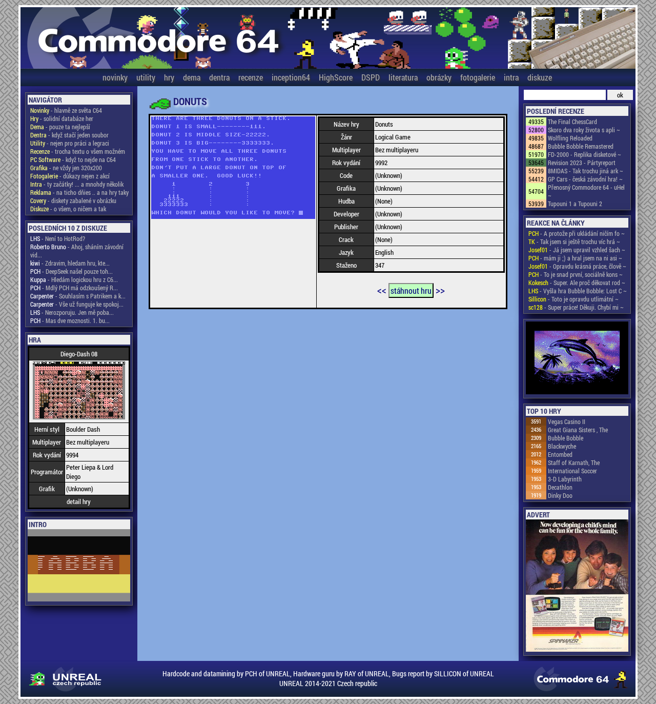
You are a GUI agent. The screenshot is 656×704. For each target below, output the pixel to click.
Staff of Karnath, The (574, 462)
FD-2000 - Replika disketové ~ (584, 154)
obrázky (439, 77)
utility (145, 77)
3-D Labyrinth (565, 479)
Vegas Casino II (566, 421)
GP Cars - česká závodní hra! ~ (585, 179)
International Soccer (572, 471)
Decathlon (560, 487)
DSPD (370, 77)
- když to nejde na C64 (73, 159)
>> (440, 289)
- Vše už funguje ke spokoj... (77, 304)
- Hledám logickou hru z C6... (74, 279)
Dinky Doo (560, 495)
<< (381, 289)
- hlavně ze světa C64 (66, 110)
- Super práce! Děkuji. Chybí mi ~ (576, 307)
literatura (403, 77)
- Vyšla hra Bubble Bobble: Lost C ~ (577, 291)
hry (169, 77)
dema (191, 77)
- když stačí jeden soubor (69, 135)
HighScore (336, 77)
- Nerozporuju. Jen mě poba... (72, 312)
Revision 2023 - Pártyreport (582, 162)
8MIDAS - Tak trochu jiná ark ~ (585, 171)
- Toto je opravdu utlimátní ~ (573, 299)
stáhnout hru (411, 290)
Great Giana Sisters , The (578, 430)
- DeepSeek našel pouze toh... (71, 271)
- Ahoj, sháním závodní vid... (77, 251)
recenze (250, 77)
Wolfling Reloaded (570, 138)
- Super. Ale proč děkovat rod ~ (576, 282)
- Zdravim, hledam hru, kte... (70, 263)
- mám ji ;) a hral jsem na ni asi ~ (575, 258)
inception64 (291, 77)
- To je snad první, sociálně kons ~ (575, 274)
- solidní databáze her (61, 118)
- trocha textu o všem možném (77, 151)
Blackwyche (562, 446)
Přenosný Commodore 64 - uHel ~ (586, 191)
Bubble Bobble (565, 438)
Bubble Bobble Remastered (580, 146)
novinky (115, 77)
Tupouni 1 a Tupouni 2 (575, 203)
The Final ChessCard (572, 121)
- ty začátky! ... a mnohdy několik (77, 184)
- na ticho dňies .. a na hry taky (79, 192)
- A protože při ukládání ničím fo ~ (576, 233)
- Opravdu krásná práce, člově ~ (577, 266)
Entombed (560, 454)
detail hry (79, 501)
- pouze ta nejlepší (60, 127)
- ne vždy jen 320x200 (66, 168)
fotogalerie (477, 77)
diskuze (539, 77)
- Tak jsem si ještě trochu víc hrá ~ (574, 241)
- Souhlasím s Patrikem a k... (78, 296)
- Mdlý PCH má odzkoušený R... (74, 288)
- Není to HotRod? (57, 238)
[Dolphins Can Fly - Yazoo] (577, 358)
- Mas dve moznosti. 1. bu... (70, 320)
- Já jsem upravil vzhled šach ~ (576, 250)
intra (511, 77)
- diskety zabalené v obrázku (73, 200)
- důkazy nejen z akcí (70, 176)
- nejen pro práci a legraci (69, 143)
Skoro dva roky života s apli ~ (584, 130)
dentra (219, 77)
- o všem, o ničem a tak (68, 209)
